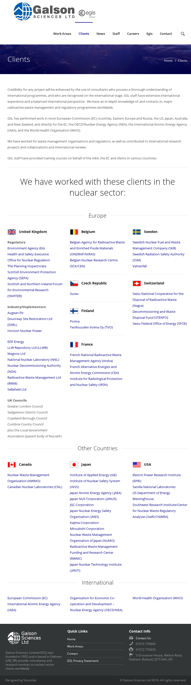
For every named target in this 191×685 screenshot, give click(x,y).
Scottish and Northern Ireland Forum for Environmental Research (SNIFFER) (34, 290)
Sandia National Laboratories (154, 487)
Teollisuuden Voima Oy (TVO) (91, 327)
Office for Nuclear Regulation (28, 260)
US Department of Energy (151, 493)
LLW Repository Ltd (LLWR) (27, 347)
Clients (84, 33)
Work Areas (62, 33)
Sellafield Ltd (16, 389)
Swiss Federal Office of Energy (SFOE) (160, 323)
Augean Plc (15, 313)
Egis (149, 33)
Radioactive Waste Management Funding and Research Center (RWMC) (94, 552)
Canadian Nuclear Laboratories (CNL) (34, 487)
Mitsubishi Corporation (87, 528)
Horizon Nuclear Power (24, 330)
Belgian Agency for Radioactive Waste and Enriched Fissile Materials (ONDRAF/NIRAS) (97, 248)
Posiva (75, 321)
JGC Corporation (82, 504)
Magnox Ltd (16, 353)
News (100, 33)
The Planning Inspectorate (26, 266)
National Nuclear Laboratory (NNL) (33, 359)
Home (168, 60)
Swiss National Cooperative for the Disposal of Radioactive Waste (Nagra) (158, 299)
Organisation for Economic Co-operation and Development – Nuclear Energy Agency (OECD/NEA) (96, 604)
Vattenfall (140, 266)
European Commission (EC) (27, 598)
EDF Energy (15, 341)
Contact (166, 33)
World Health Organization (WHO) (158, 598)
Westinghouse (143, 499)
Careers (133, 33)
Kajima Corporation (84, 522)
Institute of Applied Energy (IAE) (93, 475)
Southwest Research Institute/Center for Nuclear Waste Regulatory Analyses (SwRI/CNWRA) (160, 510)
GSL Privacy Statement (82, 661)
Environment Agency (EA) (26, 248)
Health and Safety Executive (28, 254)
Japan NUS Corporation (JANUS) (93, 499)
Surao (74, 293)
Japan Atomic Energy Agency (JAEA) (95, 493)
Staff (116, 33)
